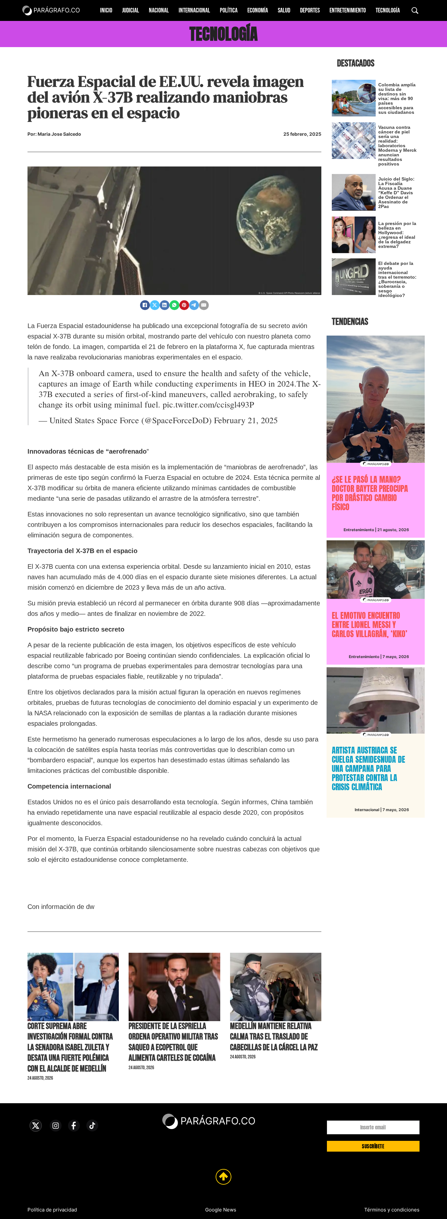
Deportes (310, 10)
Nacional (159, 10)
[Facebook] (145, 305)
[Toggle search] (415, 10)
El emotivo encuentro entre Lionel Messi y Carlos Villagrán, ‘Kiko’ (369, 625)
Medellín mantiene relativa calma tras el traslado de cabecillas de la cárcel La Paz (274, 1037)
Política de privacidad (52, 1210)
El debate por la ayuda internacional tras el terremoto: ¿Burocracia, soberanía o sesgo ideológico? (397, 279)
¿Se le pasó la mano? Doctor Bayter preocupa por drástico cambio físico (370, 493)
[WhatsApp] (174, 305)
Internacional (194, 10)
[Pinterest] (184, 305)
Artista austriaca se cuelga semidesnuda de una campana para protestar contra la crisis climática (368, 768)
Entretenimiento (348, 10)
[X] (155, 305)
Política (229, 10)
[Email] (204, 305)
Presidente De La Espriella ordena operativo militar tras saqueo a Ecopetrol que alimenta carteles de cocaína (173, 1042)
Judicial (130, 10)
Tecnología (388, 10)
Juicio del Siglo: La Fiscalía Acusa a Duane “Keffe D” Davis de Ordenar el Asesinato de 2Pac (396, 192)
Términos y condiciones (392, 1210)
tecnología (223, 34)
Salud (284, 10)
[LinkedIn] (165, 305)
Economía (257, 10)
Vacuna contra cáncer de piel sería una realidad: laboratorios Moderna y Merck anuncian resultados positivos (397, 145)
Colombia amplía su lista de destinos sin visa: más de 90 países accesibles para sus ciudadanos (397, 98)
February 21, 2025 (246, 420)
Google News (220, 1210)
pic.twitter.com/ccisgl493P (208, 404)
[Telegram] (194, 305)
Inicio (106, 10)
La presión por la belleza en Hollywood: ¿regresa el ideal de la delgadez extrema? (397, 235)
